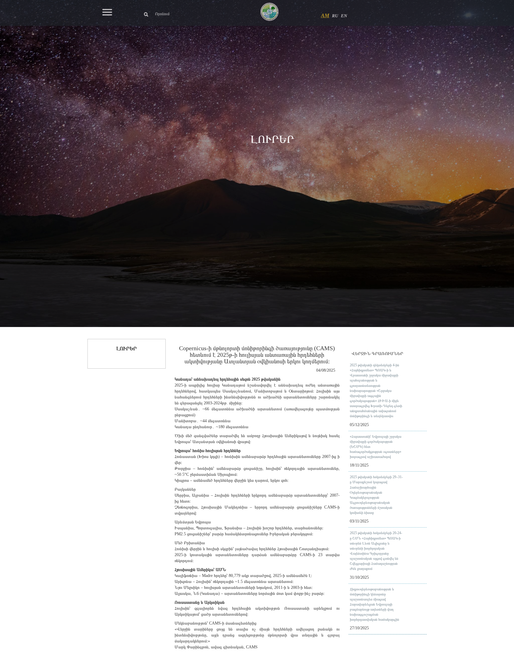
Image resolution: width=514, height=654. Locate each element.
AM (325, 15)
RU (335, 15)
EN (344, 15)
